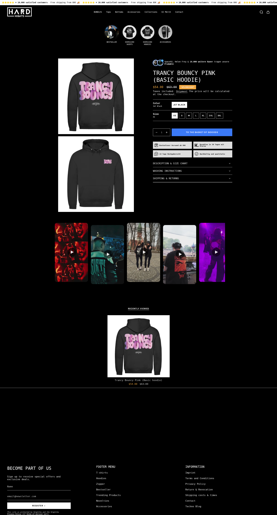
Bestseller (103, 489)
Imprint (190, 472)
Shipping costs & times (201, 495)
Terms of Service (34, 514)
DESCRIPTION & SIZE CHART (170, 163)
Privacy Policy (14, 514)
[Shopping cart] (268, 12)
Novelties (102, 500)
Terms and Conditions (199, 478)
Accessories (104, 506)
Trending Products (108, 495)
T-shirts (102, 472)
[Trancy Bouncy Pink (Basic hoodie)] (138, 346)
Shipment (182, 91)
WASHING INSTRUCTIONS (167, 171)
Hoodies (101, 478)
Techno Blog (193, 506)
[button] (108, 12)
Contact (190, 500)
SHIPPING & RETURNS (166, 178)
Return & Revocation (199, 489)
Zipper (100, 484)
